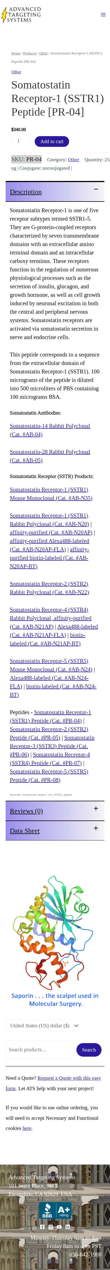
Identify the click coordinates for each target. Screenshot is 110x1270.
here (27, 1128)
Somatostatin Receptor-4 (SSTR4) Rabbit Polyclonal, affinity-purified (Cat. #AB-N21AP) (50, 618)
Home (15, 53)
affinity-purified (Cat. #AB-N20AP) (51, 532)
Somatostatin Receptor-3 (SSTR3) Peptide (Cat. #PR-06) (52, 746)
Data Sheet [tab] (25, 830)
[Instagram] (50, 1226)
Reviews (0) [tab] (26, 811)
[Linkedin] (67, 1226)
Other (43, 53)
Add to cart (51, 141)
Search (89, 1050)
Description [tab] (26, 191)
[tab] (55, 191)
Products (29, 53)
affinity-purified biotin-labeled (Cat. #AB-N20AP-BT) (49, 557)
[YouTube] (59, 1226)
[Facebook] (42, 1226)
